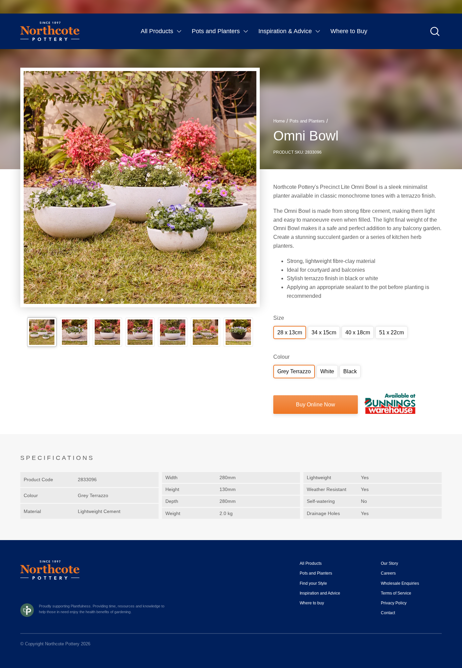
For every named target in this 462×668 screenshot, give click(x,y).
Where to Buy (348, 31)
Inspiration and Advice (320, 593)
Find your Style (313, 583)
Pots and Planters (216, 31)
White (327, 371)
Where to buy (312, 603)
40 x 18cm (357, 332)
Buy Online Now (315, 404)
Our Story (389, 563)
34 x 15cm (323, 332)
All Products (157, 31)
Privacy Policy (394, 603)
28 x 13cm (289, 332)
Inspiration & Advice (285, 31)
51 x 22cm (391, 332)
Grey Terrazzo (294, 371)
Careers (388, 573)
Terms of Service (396, 593)
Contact (388, 612)
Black (350, 371)
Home (279, 121)
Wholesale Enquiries (400, 583)
